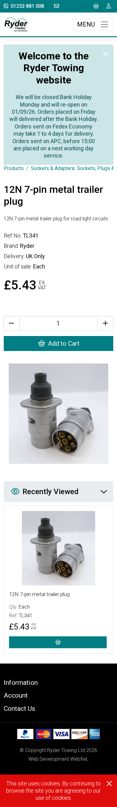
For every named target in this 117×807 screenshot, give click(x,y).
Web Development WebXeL (58, 759)
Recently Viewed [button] (50, 491)
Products (14, 168)
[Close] (105, 54)
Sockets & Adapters (53, 168)
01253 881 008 (27, 6)
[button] (58, 682)
